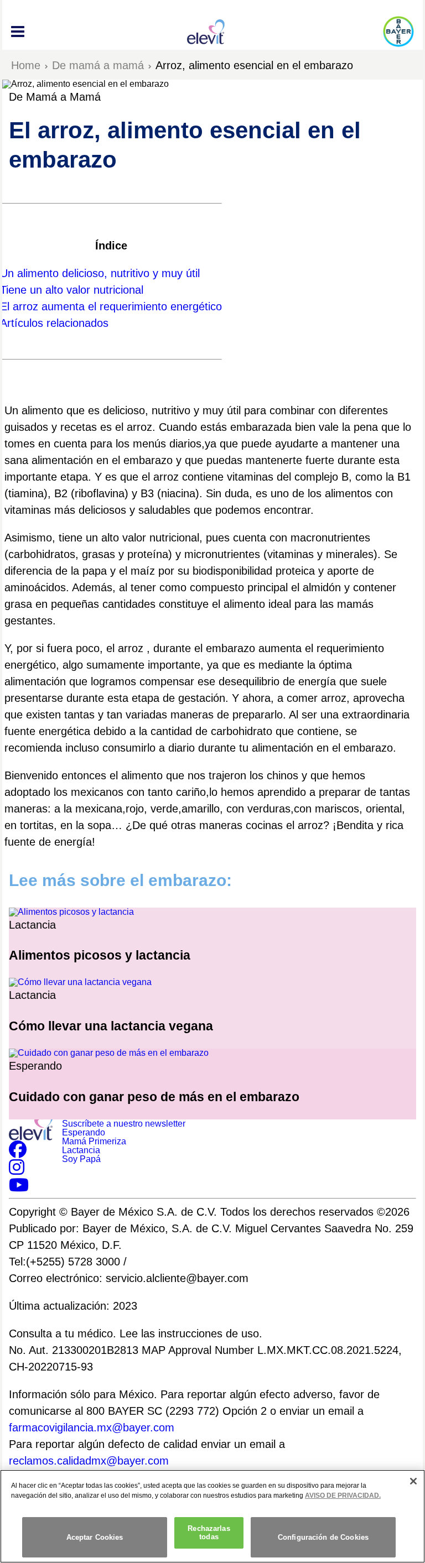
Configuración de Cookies (323, 1537)
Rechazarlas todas (209, 1532)
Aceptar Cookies (94, 1537)
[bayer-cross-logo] (398, 31)
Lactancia (81, 1150)
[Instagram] (16, 1170)
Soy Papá (81, 1159)
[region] (212, 1516)
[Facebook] (18, 1153)
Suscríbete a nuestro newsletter (123, 1123)
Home (25, 65)
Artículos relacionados (54, 323)
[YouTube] (19, 1188)
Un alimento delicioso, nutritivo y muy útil (101, 273)
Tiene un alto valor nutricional (71, 290)
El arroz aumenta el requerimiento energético (111, 306)
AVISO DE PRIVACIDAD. (343, 1495)
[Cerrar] (413, 1481)
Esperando (83, 1132)
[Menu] (17, 32)
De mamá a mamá (98, 65)
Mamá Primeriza (94, 1141)
